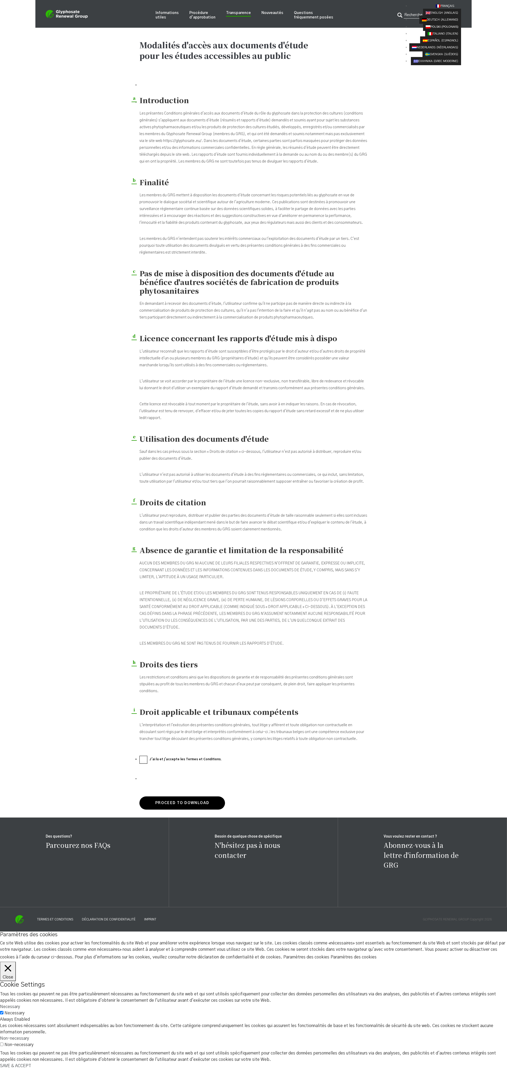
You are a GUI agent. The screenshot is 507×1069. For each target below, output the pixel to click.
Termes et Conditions (55, 919)
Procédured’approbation (202, 15)
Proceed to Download (182, 803)
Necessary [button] (10, 1007)
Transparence (238, 13)
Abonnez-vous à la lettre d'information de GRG (421, 855)
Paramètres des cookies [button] (306, 957)
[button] (448, 5)
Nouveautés (272, 13)
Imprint (150, 919)
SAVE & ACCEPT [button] (15, 1066)
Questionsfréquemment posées (313, 15)
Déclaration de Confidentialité (108, 919)
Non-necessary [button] (14, 1038)
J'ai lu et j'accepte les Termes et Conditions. (185, 759)
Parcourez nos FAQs (78, 845)
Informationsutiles (167, 15)
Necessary (14, 1013)
